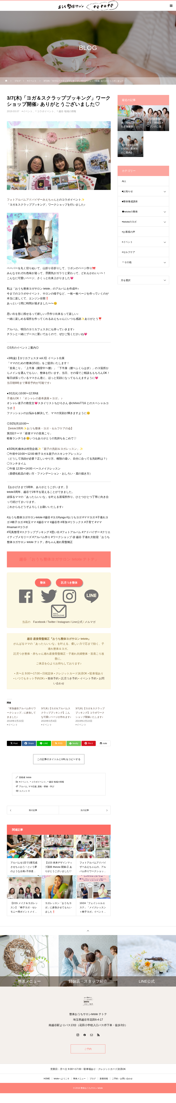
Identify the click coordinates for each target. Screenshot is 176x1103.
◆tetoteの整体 (130, 211)
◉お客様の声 (128, 231)
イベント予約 (88, 678)
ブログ (93, 1078)
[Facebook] (84, 1035)
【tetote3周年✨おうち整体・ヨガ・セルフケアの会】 (40, 428)
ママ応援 (32, 786)
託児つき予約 (69, 678)
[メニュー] (171, 6)
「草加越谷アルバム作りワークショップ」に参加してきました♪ (21, 712)
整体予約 (53, 678)
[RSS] (98, 1035)
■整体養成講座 (130, 201)
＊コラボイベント (44, 111)
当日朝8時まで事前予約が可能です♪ (29, 382)
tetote (28, 777)
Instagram (64, 621)
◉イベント (27, 111)
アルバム (23, 786)
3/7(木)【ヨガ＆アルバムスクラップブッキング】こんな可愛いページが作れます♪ (56, 712)
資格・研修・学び (46, 786)
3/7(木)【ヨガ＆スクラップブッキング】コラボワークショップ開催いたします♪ (90, 712)
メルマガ (90, 621)
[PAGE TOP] (88, 930)
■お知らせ (127, 191)
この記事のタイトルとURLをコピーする (58, 759)
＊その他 (126, 262)
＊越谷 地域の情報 (66, 111)
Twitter (51, 621)
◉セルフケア (128, 252)
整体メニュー (79, 1078)
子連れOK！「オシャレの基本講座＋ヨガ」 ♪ (34, 398)
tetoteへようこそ (61, 1078)
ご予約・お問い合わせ (122, 1078)
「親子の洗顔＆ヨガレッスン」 (60, 448)
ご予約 (88, 1049)
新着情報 (104, 1078)
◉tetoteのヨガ (129, 221)
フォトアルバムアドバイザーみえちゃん (31, 199)
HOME (47, 1078)
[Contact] (91, 1035)
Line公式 (77, 621)
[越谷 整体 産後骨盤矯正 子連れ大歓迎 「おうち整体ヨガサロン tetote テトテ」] (88, 1001)
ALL (124, 181)
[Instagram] (77, 1035)
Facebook (39, 621)
